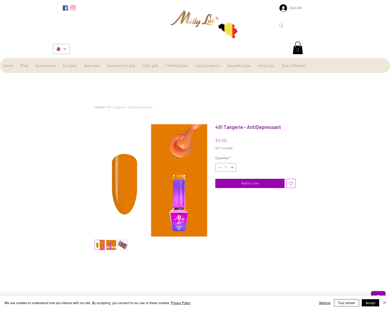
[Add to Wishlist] (291, 183)
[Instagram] (72, 8)
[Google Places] (80, 8)
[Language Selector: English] (61, 49)
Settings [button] (324, 303)
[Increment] (233, 167)
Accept (370, 303)
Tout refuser (346, 303)
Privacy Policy (180, 303)
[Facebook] (65, 8)
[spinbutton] (226, 167)
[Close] (384, 302)
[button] (297, 47)
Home (99, 107)
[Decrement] (219, 167)
